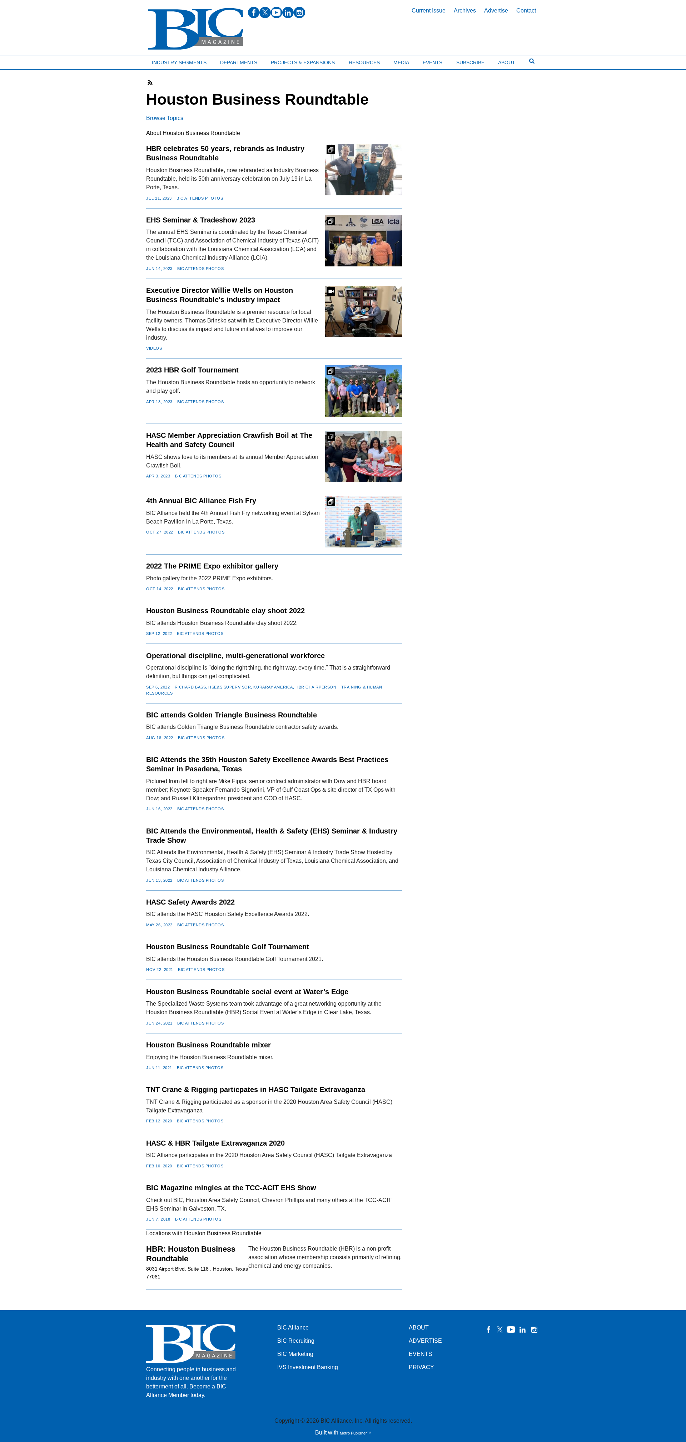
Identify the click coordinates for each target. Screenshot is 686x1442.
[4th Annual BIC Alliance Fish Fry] (363, 521)
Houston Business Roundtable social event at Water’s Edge (247, 992)
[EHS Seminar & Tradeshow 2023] (363, 240)
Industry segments (179, 62)
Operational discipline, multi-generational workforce (235, 656)
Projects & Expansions (303, 62)
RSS (150, 82)
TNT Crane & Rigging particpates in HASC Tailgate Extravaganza (255, 1089)
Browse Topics (164, 118)
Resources (364, 62)
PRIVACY (421, 1367)
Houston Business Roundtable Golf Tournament (227, 947)
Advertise (496, 10)
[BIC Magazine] (195, 29)
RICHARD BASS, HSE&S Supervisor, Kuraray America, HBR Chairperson (256, 687)
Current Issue (429, 10)
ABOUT (419, 1328)
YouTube (511, 1329)
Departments (238, 62)
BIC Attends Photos (200, 198)
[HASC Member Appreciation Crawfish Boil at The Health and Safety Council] (363, 456)
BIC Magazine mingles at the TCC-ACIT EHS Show (231, 1188)
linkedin (288, 12)
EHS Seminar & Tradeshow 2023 (200, 220)
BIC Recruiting (295, 1341)
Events (432, 62)
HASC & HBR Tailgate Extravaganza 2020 (215, 1143)
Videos (154, 348)
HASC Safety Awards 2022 (190, 902)
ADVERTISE (425, 1341)
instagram (299, 12)
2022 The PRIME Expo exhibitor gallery (212, 566)
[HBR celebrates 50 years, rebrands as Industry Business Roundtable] (363, 169)
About (506, 62)
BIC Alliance (293, 1328)
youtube (276, 12)
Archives (465, 10)
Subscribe (470, 62)
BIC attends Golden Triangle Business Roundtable (231, 715)
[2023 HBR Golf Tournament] (363, 390)
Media (401, 62)
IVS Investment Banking (307, 1367)
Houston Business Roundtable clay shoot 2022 (225, 611)
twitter (265, 12)
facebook (253, 12)
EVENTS (420, 1354)
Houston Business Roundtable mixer (208, 1045)
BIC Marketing (295, 1354)
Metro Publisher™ (355, 1433)
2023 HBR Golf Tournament (192, 370)
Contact (526, 10)
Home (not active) (21, 60)
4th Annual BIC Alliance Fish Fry (201, 501)
